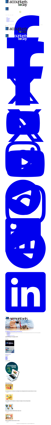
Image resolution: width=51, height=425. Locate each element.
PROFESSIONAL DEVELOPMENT (11, 335)
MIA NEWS (8, 21)
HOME (7, 17)
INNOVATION (8, 20)
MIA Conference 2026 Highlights (8, 354)
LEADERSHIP (8, 19)
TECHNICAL (8, 334)
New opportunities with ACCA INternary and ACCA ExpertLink (13, 331)
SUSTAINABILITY (8, 18)
